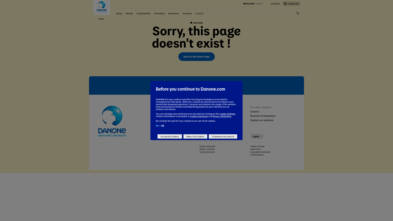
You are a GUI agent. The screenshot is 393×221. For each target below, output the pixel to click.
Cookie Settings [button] (227, 113)
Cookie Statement (199, 116)
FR (162, 125)
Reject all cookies (195, 136)
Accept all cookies (170, 136)
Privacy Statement (222, 116)
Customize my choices (223, 136)
